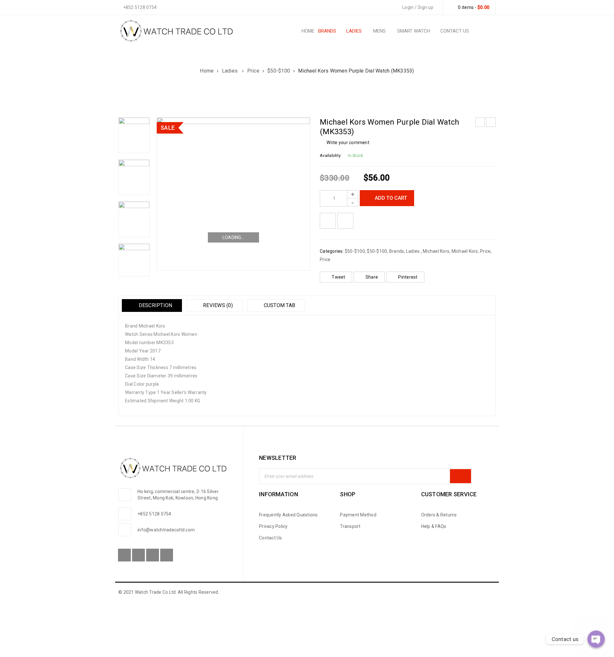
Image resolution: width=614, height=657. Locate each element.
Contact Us (270, 537)
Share (372, 277)
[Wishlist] (328, 221)
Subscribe (460, 476)
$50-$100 (278, 71)
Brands (396, 251)
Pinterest (407, 277)
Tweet (338, 277)
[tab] (152, 305)
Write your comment (348, 142)
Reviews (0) (217, 305)
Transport (350, 526)
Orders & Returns (439, 514)
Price (253, 71)
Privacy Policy (273, 526)
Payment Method (358, 514)
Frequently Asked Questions (288, 514)
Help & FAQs (433, 526)
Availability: (331, 155)
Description (154, 305)
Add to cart (391, 198)
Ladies (230, 71)
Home (207, 71)
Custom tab (278, 305)
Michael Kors (436, 251)
